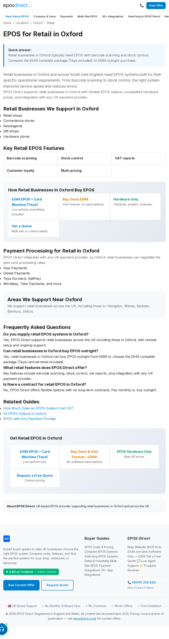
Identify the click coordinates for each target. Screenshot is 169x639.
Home (7, 23)
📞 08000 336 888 (142, 582)
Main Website (137, 547)
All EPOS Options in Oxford (24, 413)
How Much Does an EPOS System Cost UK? (38, 408)
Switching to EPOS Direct (144, 16)
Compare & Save (45, 16)
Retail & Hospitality (96, 561)
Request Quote (57, 585)
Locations (22, 23)
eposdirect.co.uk (84, 618)
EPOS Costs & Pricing (98, 547)
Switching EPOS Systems (101, 556)
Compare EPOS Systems (101, 551)
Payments (66, 16)
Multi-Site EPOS (87, 16)
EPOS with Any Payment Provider (29, 419)
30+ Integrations (112, 16)
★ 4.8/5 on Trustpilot (31, 571)
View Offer (156, 5)
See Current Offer (21, 585)
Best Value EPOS (17, 16)
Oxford (38, 23)
